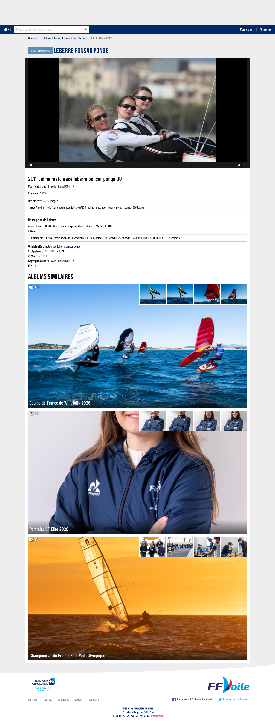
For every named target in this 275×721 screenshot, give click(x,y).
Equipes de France (62, 38)
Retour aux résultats (40, 51)
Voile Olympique (80, 38)
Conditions (63, 699)
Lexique (78, 699)
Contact (47, 699)
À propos (32, 699)
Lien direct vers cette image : (43, 201)
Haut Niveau (46, 38)
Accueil (34, 38)
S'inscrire (265, 29)
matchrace (50, 246)
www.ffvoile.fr (157, 715)
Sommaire (93, 699)
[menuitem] (33, 38)
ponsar (69, 246)
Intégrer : (33, 231)
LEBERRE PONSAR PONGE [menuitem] (102, 38)
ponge (77, 246)
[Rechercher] (86, 29)
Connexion (246, 29)
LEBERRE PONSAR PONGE (81, 51)
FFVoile (223, 12)
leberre (61, 246)
